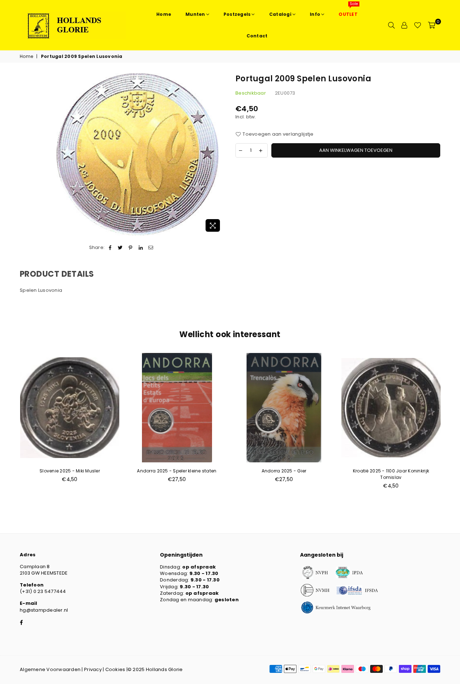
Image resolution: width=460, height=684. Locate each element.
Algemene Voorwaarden (50, 669)
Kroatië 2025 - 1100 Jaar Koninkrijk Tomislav (391, 474)
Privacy (93, 669)
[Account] (404, 25)
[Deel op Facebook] (110, 247)
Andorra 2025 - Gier (284, 471)
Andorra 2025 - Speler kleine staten (176, 471)
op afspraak (199, 566)
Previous (8, 424)
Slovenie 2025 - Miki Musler (70, 471)
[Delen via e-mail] (150, 247)
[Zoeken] (391, 25)
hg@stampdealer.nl (44, 610)
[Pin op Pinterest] (130, 247)
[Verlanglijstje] (417, 25)
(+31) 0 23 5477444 (43, 591)
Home (26, 56)
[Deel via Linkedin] (140, 247)
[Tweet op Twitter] (120, 247)
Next (452, 424)
